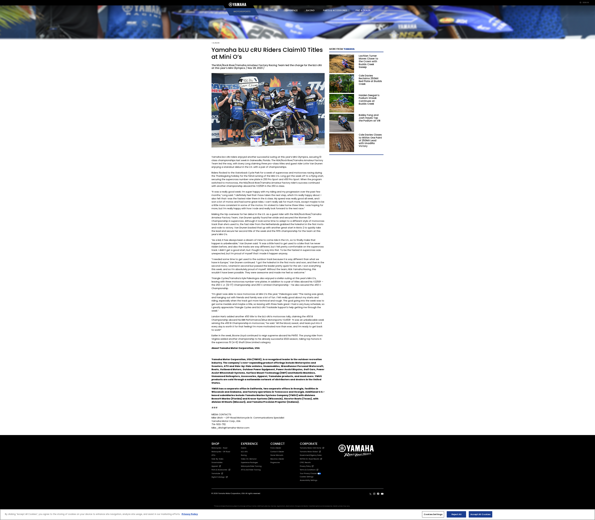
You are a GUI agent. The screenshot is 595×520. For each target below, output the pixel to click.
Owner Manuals (276, 455)
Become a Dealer (277, 459)
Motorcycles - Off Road (221, 452)
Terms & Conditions (308, 470)
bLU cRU (244, 452)
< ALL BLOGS (215, 43)
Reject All (456, 514)
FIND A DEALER (363, 10)
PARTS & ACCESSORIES (335, 10)
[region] (297, 514)
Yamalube (216, 473)
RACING (310, 10)
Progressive (275, 462)
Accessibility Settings (308, 480)
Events (243, 448)
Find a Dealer (275, 448)
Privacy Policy (306, 466)
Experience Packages (249, 462)
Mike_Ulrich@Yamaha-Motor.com (230, 427)
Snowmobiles (217, 462)
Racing (244, 455)
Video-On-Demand (248, 459)
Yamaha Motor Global (309, 452)
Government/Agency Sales (311, 455)
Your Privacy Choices (308, 473)
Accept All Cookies (480, 514)
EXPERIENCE (292, 10)
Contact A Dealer (277, 452)
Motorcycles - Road (219, 448)
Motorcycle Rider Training (251, 466)
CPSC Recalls (305, 462)
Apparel (215, 466)
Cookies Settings (433, 514)
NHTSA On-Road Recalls (310, 459)
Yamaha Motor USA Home (310, 448)
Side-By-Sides (217, 459)
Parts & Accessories (219, 470)
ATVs (213, 455)
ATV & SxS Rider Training (251, 470)
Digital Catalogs (218, 477)
